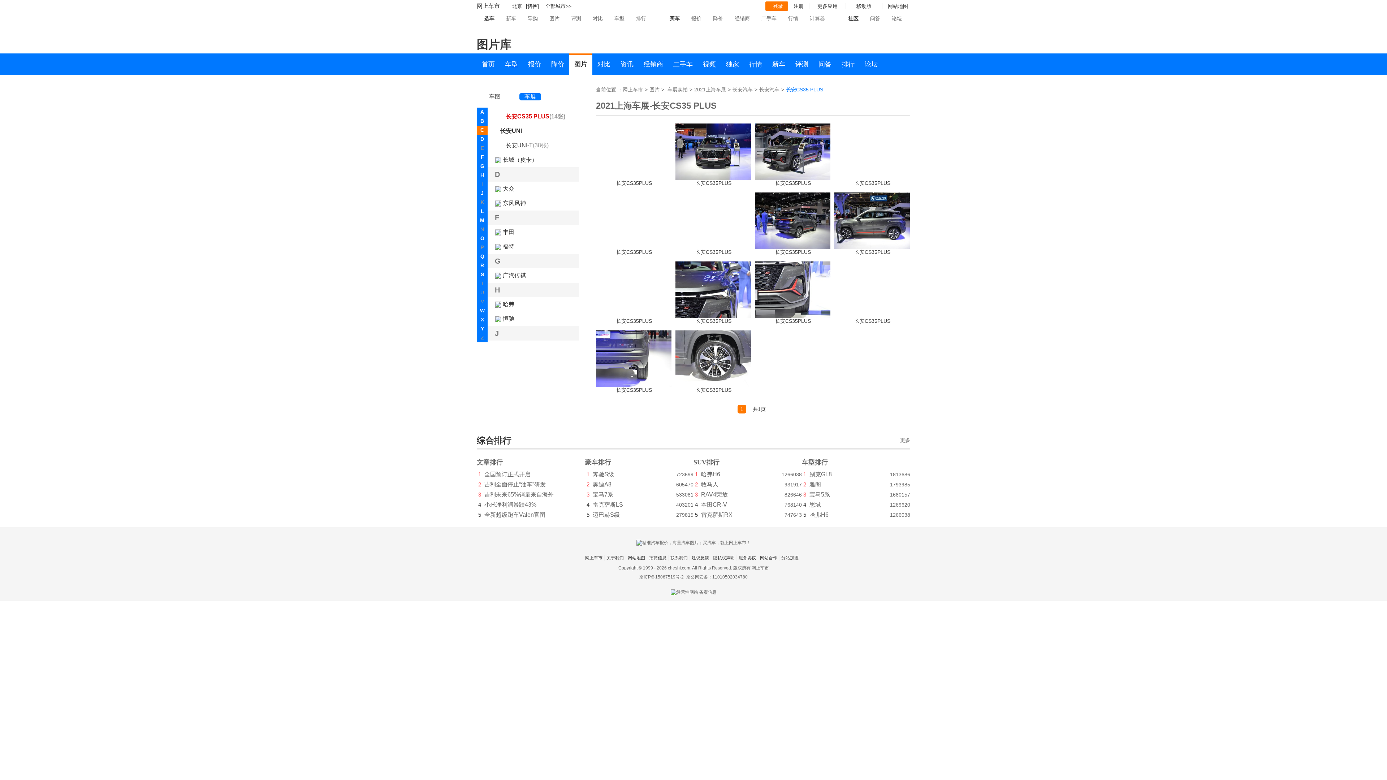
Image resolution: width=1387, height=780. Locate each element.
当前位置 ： (609, 89)
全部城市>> (558, 6)
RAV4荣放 (714, 494)
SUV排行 (707, 462)
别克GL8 (820, 474)
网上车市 (488, 6)
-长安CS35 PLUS (683, 105)
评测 (576, 18)
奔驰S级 (603, 474)
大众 (508, 189)
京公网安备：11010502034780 (717, 577)
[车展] (530, 86)
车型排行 (815, 462)
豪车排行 (598, 462)
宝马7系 (603, 494)
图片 (554, 18)
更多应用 (827, 6)
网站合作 (768, 557)
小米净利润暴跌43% (510, 505)
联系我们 (679, 557)
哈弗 (508, 304)
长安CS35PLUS (634, 183)
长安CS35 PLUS (535, 116)
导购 (533, 18)
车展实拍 (677, 89)
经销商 (742, 18)
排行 (641, 18)
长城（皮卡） (520, 160)
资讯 (627, 64)
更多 (905, 440)
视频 (709, 64)
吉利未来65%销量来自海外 (519, 494)
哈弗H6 (710, 474)
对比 (598, 18)
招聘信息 (657, 557)
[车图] (495, 86)
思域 (815, 505)
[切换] (532, 6)
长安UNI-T (527, 145)
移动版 (864, 6)
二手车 (769, 18)
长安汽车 (743, 89)
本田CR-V (714, 505)
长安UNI (511, 131)
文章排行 (490, 462)
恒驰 (508, 319)
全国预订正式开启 (507, 474)
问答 (875, 18)
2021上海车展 (710, 89)
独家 (732, 64)
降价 (718, 18)
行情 (793, 18)
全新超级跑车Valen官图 (514, 515)
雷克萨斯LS (608, 505)
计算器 (817, 18)
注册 (799, 6)
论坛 (897, 18)
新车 (511, 18)
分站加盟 (790, 557)
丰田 (508, 232)
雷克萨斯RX (717, 515)
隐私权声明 (724, 557)
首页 (488, 64)
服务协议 (747, 557)
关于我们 (615, 557)
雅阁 (815, 484)
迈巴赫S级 (606, 515)
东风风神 (514, 203)
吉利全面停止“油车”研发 (515, 484)
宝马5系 (819, 494)
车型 (619, 18)
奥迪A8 (602, 484)
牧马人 (709, 484)
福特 (508, 246)
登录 (778, 6)
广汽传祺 (514, 275)
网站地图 (636, 557)
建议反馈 (700, 557)
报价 (696, 18)
